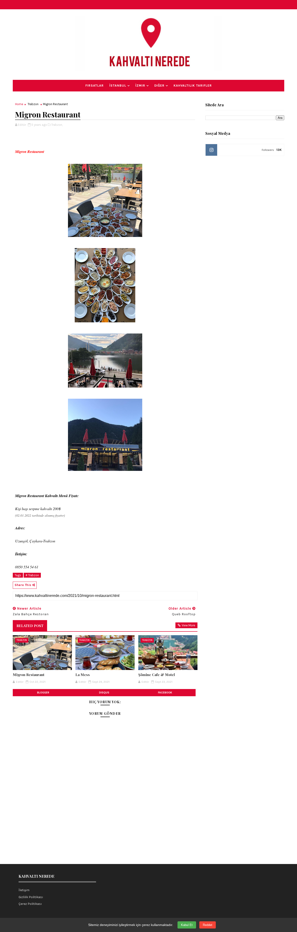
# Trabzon (32, 575)
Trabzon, (57, 124)
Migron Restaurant (28, 674)
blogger (43, 692)
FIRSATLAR (94, 85)
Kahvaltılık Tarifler (193, 85)
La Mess (82, 674)
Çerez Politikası (30, 904)
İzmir (140, 85)
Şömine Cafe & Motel (156, 674)
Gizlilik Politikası (31, 897)
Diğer (159, 85)
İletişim (24, 890)
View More (188, 625)
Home (19, 104)
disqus (104, 692)
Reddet (207, 925)
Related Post (29, 625)
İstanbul (117, 85)
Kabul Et (187, 925)
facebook (165, 692)
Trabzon (33, 104)
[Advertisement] (105, 822)
